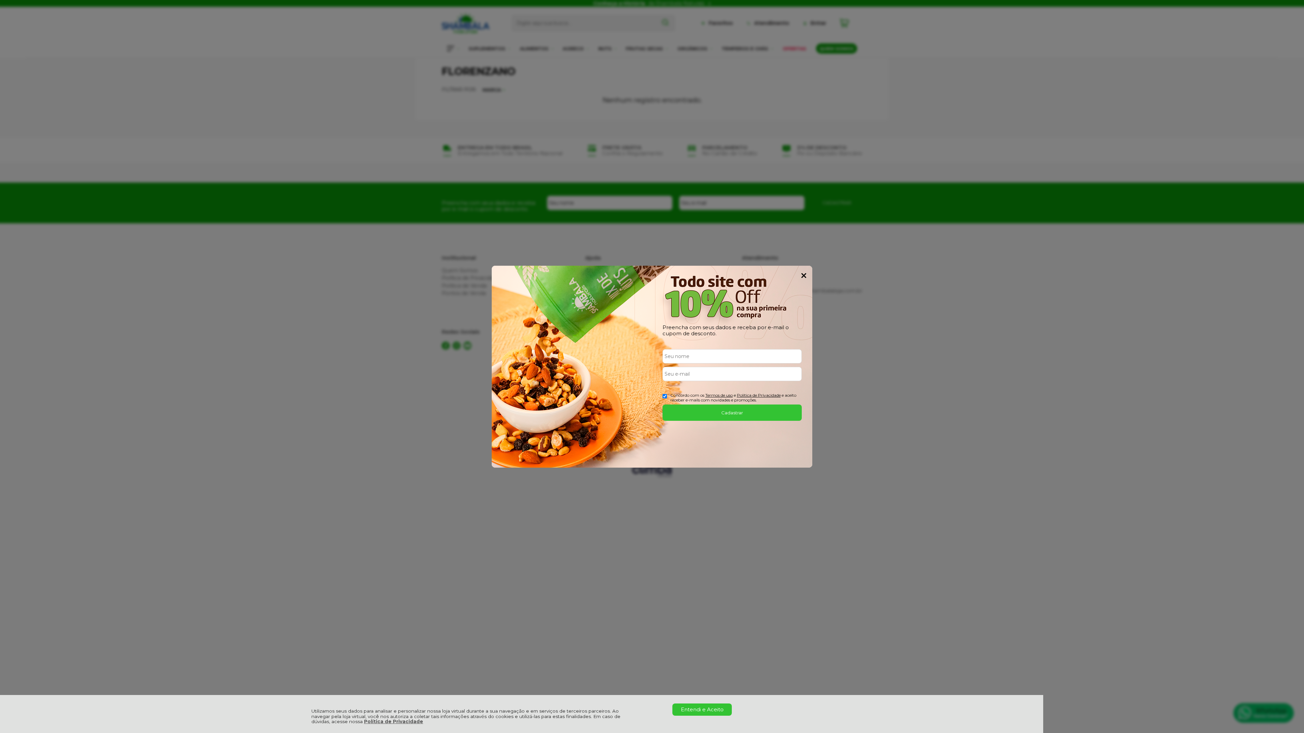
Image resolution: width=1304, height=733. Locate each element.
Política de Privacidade (393, 721)
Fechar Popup (803, 275)
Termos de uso (719, 395)
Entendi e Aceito (702, 709)
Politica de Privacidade (759, 395)
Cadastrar (732, 412)
